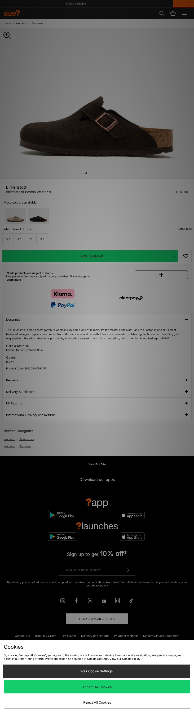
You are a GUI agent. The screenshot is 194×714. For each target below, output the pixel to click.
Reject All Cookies (97, 702)
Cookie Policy (131, 659)
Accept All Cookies (97, 687)
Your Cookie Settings (96, 671)
